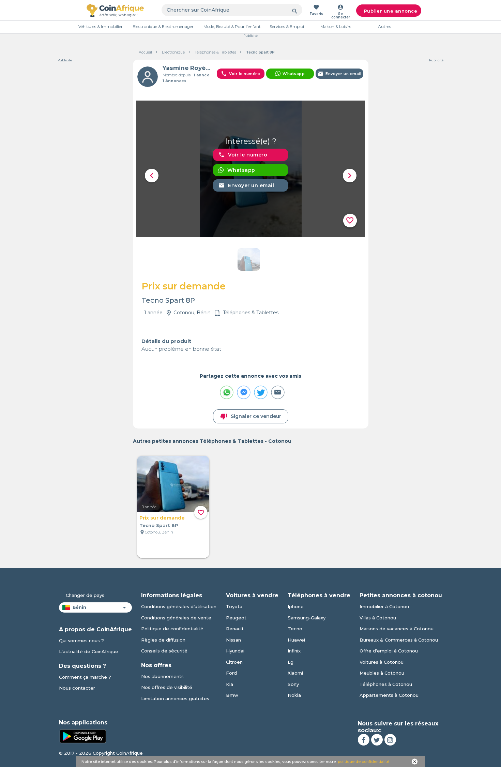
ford (231, 673)
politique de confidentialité (363, 761)
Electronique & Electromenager (163, 26)
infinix (294, 650)
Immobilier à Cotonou (384, 606)
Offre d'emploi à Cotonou (389, 650)
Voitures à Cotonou (382, 662)
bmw (232, 695)
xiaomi (295, 673)
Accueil (145, 52)
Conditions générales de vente (176, 617)
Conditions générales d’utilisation (178, 606)
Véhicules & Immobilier (100, 26)
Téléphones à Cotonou (386, 684)
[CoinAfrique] (115, 10)
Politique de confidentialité (172, 628)
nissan (233, 640)
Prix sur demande (162, 518)
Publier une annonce (391, 11)
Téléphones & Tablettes (215, 52)
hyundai (235, 650)
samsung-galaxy (306, 617)
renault (235, 628)
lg (290, 662)
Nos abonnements (162, 676)
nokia (294, 695)
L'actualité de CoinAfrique (88, 651)
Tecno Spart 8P (158, 525)
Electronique (173, 52)
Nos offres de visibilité (166, 687)
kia (229, 684)
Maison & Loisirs (335, 26)
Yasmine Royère (187, 67)
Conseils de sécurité (164, 650)
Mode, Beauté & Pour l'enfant (232, 26)
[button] (151, 175)
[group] (250, 169)
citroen (234, 662)
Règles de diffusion (163, 640)
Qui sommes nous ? (81, 640)
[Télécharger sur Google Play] (83, 736)
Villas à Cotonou (378, 617)
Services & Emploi (287, 26)
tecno (295, 628)
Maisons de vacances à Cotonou (397, 628)
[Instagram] (390, 740)
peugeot (236, 617)
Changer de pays (85, 595)
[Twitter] (377, 740)
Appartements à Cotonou (389, 695)
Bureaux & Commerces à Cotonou (399, 640)
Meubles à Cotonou (382, 673)
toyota (234, 606)
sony (293, 684)
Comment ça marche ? (85, 677)
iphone (296, 606)
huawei (296, 640)
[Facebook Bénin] (363, 740)
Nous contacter (77, 688)
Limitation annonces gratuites (175, 698)
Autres (384, 26)
